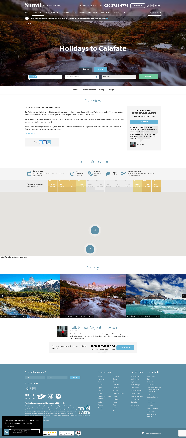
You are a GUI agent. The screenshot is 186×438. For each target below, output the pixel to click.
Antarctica (116, 376)
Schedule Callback (21, 424)
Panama (100, 405)
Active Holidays (135, 376)
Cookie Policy (151, 385)
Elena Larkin (74, 331)
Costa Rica (116, 385)
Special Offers (151, 403)
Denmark (116, 388)
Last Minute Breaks (136, 390)
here (107, 18)
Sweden (100, 411)
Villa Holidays (134, 402)
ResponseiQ (31, 427)
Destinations (36, 13)
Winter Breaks (135, 408)
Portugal (100, 408)
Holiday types (51, 13)
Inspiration (65, 13)
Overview (75, 90)
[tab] (85, 69)
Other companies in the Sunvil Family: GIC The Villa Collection (154, 389)
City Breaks (134, 382)
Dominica (101, 390)
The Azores (116, 411)
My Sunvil (116, 13)
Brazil (99, 382)
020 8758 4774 (116, 6)
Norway (115, 402)
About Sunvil (151, 376)
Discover (148, 76)
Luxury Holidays (135, 393)
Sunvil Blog (150, 406)
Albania (100, 376)
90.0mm (62, 185)
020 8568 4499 (144, 113)
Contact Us (150, 382)
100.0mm (53, 185)
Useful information (89, 90)
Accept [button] (22, 431)
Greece (115, 396)
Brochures (82, 13)
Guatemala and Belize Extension (104, 397)
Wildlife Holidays (135, 405)
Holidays (111, 90)
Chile (114, 382)
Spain (114, 408)
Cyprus (100, 388)
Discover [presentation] (86, 69)
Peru (114, 405)
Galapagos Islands (118, 393)
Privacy (149, 394)
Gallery (101, 90)
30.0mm (100, 185)
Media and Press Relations (152, 415)
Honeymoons (135, 388)
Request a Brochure (152, 397)
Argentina (39, 24)
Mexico (100, 402)
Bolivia (115, 379)
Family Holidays (135, 385)
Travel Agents (151, 411)
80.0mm (90, 185)
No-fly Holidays (135, 399)
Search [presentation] (100, 69)
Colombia (100, 385)
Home (27, 13)
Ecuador (115, 390)
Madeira (115, 399)
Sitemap (149, 400)
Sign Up (75, 377)
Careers (149, 379)
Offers (74, 13)
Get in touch (138, 5)
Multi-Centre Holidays (137, 396)
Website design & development (153, 433)
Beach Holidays (135, 379)
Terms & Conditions (152, 409)
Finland (100, 393)
